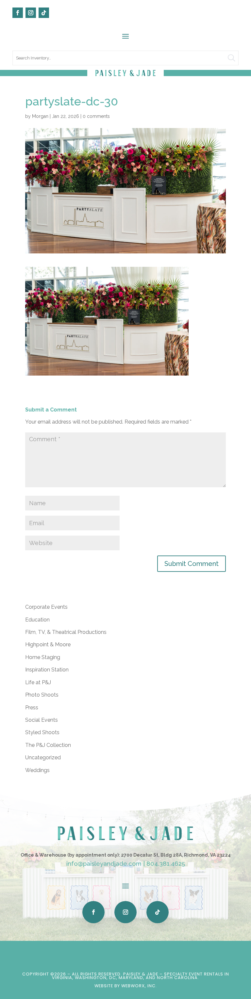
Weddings (37, 770)
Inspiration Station (47, 670)
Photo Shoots (42, 695)
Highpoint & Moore (48, 644)
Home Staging (42, 657)
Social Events (41, 720)
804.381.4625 (165, 863)
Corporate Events (46, 607)
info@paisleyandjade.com (104, 863)
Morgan (40, 116)
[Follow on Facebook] (17, 13)
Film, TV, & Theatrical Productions (66, 632)
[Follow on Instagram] (30, 13)
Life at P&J (38, 682)
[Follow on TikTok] (44, 13)
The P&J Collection (48, 745)
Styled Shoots (42, 732)
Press (31, 707)
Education (37, 620)
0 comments (96, 116)
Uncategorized (43, 757)
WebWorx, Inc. (139, 986)
